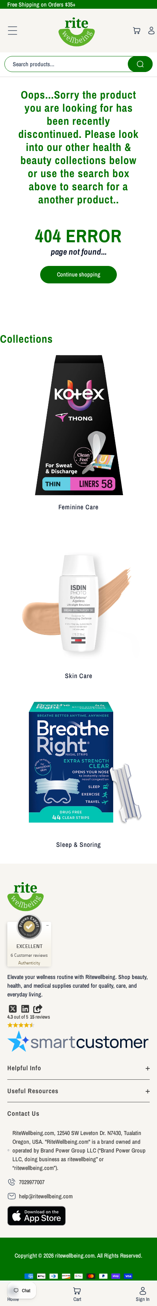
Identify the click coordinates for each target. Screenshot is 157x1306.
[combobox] (78, 64)
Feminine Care (78, 507)
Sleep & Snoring (78, 844)
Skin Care (78, 676)
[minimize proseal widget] (47, 925)
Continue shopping (78, 274)
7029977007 (32, 1182)
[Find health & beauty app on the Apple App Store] (36, 1219)
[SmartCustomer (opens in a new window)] (78, 1042)
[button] (10, 30)
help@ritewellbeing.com (46, 1196)
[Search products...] (140, 64)
